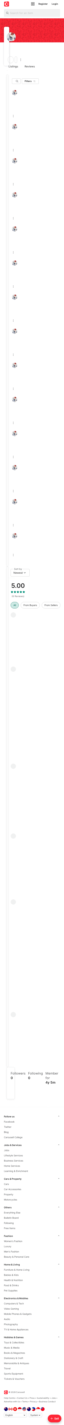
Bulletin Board (11, 1217)
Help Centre (9, 1398)
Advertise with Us (12, 1401)
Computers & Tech (14, 1303)
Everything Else (12, 1212)
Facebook (9, 1121)
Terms (25, 1401)
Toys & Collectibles (14, 1342)
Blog (6, 1132)
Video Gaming (11, 1308)
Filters (28, 81)
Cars (6, 1184)
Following (9, 1223)
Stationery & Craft (13, 1358)
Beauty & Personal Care (16, 1256)
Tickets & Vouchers (14, 1378)
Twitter (7, 1126)
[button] (8, 50)
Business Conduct (47, 1401)
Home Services (12, 1165)
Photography (11, 1324)
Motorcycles (10, 1199)
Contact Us (22, 1398)
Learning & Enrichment (16, 1171)
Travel (7, 1368)
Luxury (7, 1246)
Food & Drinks (11, 1285)
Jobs (6, 1150)
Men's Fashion (11, 1251)
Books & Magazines (14, 1352)
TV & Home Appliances (16, 1329)
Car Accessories (12, 1189)
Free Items (9, 1228)
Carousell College (13, 1137)
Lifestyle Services (13, 1155)
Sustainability (43, 1398)
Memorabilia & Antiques (16, 1363)
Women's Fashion (13, 1241)
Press (32, 1398)
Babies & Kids (11, 1275)
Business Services (13, 1160)
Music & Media (12, 1347)
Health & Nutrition (13, 1280)
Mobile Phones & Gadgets (18, 1313)
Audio (7, 1319)
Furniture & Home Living (17, 1269)
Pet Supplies (10, 1290)
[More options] (20, 59)
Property (8, 1194)
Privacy (33, 1401)
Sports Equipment (13, 1373)
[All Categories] (32, 4)
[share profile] (16, 59)
